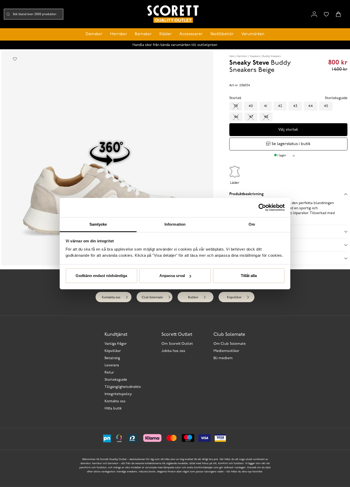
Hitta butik (113, 408)
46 (236, 117)
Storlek (235, 98)
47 (251, 117)
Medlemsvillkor (226, 351)
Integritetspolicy (118, 394)
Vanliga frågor (116, 344)
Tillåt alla (249, 275)
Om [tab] (252, 224)
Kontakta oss (111, 297)
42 (280, 106)
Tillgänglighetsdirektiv (123, 387)
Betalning (112, 358)
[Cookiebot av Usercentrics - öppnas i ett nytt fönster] (262, 207)
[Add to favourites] (15, 59)
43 (295, 106)
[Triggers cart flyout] (338, 14)
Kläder (165, 34)
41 (265, 106)
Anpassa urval (172, 275)
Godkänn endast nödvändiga (101, 275)
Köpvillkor (234, 297)
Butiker (193, 297)
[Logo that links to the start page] (173, 14)
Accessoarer (191, 34)
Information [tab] (175, 224)
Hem (232, 56)
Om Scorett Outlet (177, 344)
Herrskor (118, 34)
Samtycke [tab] (98, 224)
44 (310, 106)
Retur (109, 373)
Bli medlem (223, 358)
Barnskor (143, 34)
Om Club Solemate (229, 344)
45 (326, 106)
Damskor (94, 34)
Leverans (112, 365)
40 (251, 106)
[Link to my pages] (314, 14)
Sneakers (255, 56)
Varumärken (252, 34)
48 (266, 117)
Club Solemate (152, 297)
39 (236, 106)
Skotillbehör (222, 34)
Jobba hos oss (173, 351)
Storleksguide (116, 380)
